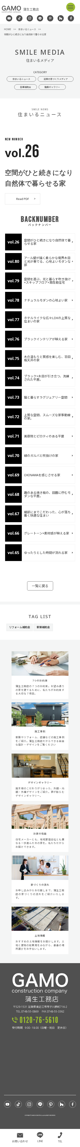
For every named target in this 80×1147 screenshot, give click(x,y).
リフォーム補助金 (19, 627)
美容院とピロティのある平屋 (44, 436)
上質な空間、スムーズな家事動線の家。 (47, 416)
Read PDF (22, 199)
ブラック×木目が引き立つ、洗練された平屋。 (46, 378)
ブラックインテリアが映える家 (46, 339)
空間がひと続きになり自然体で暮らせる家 (47, 242)
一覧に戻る (40, 586)
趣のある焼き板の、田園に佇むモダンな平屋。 (47, 494)
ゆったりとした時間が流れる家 (46, 553)
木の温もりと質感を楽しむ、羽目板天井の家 (47, 358)
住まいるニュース (21, 79)
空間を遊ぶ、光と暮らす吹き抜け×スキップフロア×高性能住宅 (47, 281)
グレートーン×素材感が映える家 (46, 533)
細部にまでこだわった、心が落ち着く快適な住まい (47, 513)
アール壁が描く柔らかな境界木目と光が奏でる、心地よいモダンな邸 (47, 261)
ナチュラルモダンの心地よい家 (46, 300)
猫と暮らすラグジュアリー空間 (47, 397)
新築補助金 (43, 627)
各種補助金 (25, 87)
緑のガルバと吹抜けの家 (41, 455)
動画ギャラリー (52, 87)
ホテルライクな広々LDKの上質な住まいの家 (47, 319)
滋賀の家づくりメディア (56, 79)
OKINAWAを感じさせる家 (42, 475)
